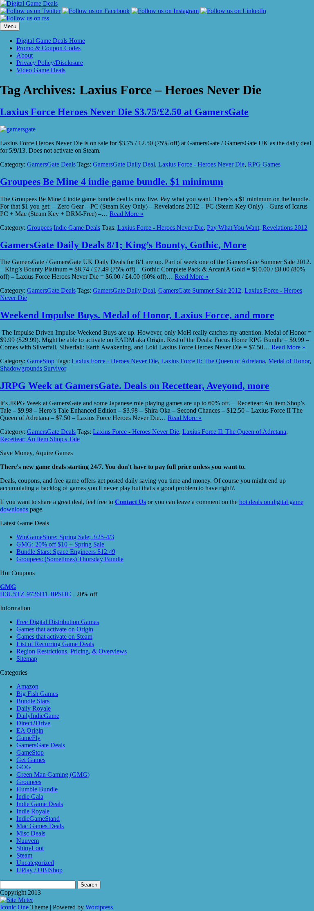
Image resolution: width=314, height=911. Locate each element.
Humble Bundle (37, 789)
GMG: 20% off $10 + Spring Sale (60, 544)
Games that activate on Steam (54, 636)
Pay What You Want (233, 227)
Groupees (39, 227)
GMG (8, 586)
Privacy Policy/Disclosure (49, 62)
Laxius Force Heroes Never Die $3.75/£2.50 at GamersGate (124, 112)
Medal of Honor (289, 361)
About (24, 55)
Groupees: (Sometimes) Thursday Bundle (69, 558)
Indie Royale (32, 811)
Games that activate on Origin (54, 629)
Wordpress (99, 907)
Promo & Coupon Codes (48, 47)
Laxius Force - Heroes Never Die (201, 164)
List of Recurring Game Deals (55, 643)
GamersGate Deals (51, 164)
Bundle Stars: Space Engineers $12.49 (65, 551)
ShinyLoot (30, 847)
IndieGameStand (38, 818)
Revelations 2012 (284, 227)
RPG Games (264, 164)
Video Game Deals (40, 70)
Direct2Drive (33, 723)
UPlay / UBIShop (39, 870)
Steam (24, 855)
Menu (9, 26)
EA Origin (29, 730)
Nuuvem (27, 840)
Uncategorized (35, 862)
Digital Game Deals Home (50, 40)
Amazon (27, 686)
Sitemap (26, 658)
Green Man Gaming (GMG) (53, 774)
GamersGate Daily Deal (124, 164)
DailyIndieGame (37, 715)
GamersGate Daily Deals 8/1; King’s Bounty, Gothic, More (123, 245)
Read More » (127, 213)
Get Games (30, 759)
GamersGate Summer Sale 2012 (199, 290)
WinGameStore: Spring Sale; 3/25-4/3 (65, 536)
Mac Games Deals (40, 825)
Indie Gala (29, 796)
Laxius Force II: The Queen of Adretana (213, 361)
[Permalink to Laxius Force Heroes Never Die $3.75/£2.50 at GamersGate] (18, 129)
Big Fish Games (37, 693)
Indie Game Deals (77, 227)
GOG (23, 767)
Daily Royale (33, 708)
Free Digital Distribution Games (57, 621)
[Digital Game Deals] (29, 3)
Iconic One (14, 907)
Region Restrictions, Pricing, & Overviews (71, 651)
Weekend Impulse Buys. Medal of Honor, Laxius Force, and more (137, 315)
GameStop (40, 361)
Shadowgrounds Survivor (33, 368)
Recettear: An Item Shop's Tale (40, 439)
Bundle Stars (32, 701)
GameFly (28, 737)
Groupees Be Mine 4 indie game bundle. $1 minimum (111, 181)
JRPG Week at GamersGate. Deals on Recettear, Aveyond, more (134, 385)
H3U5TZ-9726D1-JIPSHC (35, 594)
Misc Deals (30, 833)
